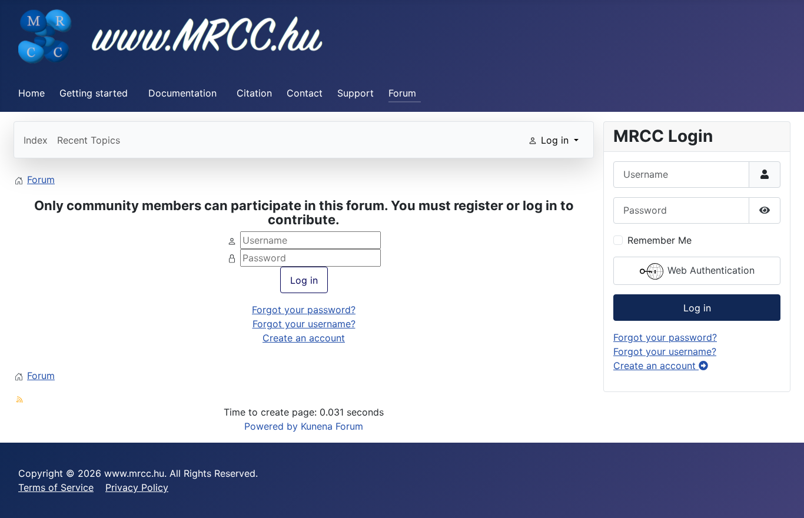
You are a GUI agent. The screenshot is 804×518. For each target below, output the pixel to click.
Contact (305, 93)
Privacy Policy (136, 487)
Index (36, 140)
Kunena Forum (332, 426)
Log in (304, 280)
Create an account (304, 338)
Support (355, 93)
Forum (402, 93)
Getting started (93, 93)
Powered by (271, 426)
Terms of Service (56, 487)
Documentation (182, 93)
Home (31, 93)
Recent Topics (88, 140)
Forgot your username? (304, 324)
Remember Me (659, 240)
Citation (254, 93)
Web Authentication (710, 270)
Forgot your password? (304, 310)
